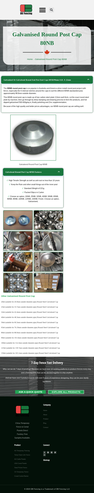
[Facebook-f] (44, 452)
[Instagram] (44, 455)
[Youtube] (48, 452)
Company (47, 404)
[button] (42, 10)
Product (17, 445)
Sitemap (46, 460)
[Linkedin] (51, 452)
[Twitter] (55, 452)
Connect (46, 445)
